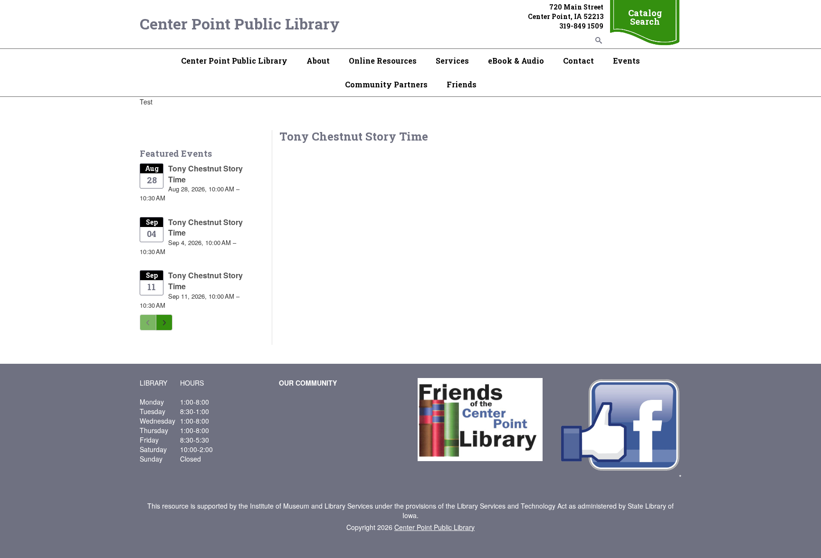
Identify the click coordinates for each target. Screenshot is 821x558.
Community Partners (386, 84)
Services (452, 61)
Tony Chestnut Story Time (205, 174)
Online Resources (383, 61)
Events (626, 61)
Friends (462, 84)
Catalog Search (645, 17)
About (318, 61)
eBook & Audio (516, 61)
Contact (578, 61)
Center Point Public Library (240, 23)
